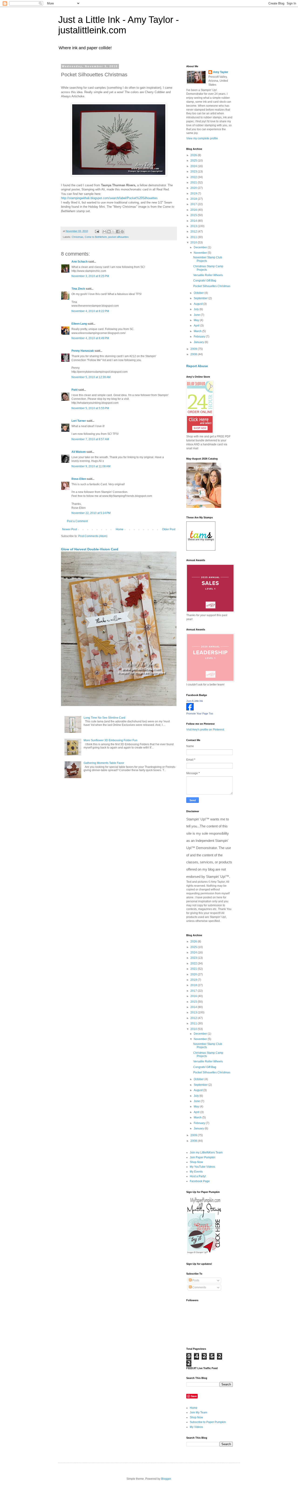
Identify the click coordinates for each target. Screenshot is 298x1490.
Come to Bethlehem (96, 236)
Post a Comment (77, 521)
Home (119, 529)
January (199, 342)
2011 (194, 237)
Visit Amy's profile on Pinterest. (205, 729)
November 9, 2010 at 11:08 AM (90, 466)
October (199, 293)
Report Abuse (197, 366)
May (197, 320)
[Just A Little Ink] (190, 709)
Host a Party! (198, 1176)
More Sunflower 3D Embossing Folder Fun (110, 740)
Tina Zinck (78, 288)
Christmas (77, 236)
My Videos (196, 1427)
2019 (194, 193)
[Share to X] (113, 231)
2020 (194, 188)
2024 (194, 166)
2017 (194, 204)
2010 (194, 242)
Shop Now (196, 1162)
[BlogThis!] (109, 231)
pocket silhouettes (118, 236)
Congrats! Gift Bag (204, 280)
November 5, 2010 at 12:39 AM (91, 377)
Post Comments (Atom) (92, 536)
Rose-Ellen (78, 479)
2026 (194, 155)
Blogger (166, 1478)
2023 (194, 171)
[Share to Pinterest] (122, 231)
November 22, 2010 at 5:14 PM (91, 513)
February (200, 336)
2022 (194, 177)
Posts (195, 1280)
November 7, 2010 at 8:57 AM (90, 439)
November (201, 252)
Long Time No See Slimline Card (104, 717)
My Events (196, 1171)
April (197, 325)
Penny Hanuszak (82, 350)
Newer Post (69, 529)
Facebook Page (200, 1181)
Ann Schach (79, 261)
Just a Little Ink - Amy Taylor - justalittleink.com (118, 24)
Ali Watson (78, 451)
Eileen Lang (79, 323)
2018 (194, 198)
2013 (194, 226)
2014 (194, 220)
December (201, 247)
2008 (194, 354)
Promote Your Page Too (199, 713)
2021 (194, 182)
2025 (194, 160)
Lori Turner (78, 420)
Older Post (168, 529)
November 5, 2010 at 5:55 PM (90, 408)
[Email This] (104, 231)
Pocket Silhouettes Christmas (211, 286)
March (198, 331)
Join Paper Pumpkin (202, 1157)
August (198, 304)
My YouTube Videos (202, 1166)
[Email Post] (97, 231)
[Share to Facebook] (117, 231)
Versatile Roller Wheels (208, 275)
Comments (199, 1287)
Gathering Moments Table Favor (104, 763)
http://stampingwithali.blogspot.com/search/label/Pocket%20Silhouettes (109, 198)
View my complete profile (202, 138)
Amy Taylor (220, 72)
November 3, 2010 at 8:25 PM (90, 276)
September (201, 298)
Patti (74, 389)
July (197, 309)
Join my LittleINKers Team (206, 1152)
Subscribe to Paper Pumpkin (208, 1422)
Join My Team (198, 1412)
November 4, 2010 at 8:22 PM (90, 311)
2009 (194, 349)
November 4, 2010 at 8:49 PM (90, 338)
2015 (194, 215)
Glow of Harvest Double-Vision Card (89, 549)
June (197, 314)
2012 (194, 231)
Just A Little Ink (194, 700)
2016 (194, 209)
